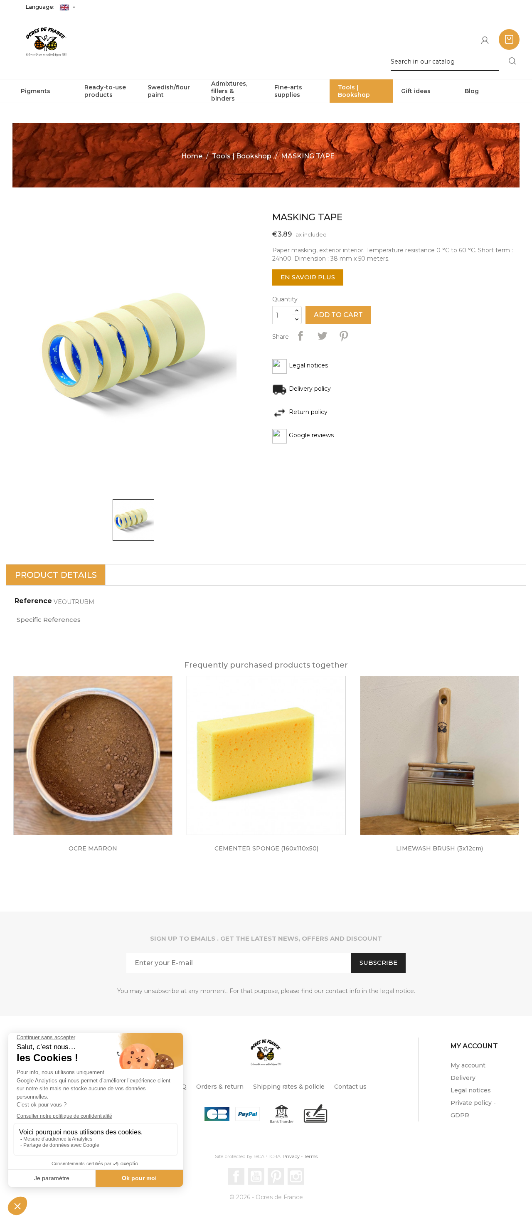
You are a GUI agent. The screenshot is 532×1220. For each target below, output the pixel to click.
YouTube (256, 1176)
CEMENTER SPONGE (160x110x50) (266, 848)
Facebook (236, 1176)
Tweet (322, 336)
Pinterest (343, 336)
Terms (311, 1156)
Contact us (350, 1086)
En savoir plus (308, 277)
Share (300, 336)
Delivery (463, 1078)
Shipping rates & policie (289, 1086)
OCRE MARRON (93, 848)
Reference (33, 601)
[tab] (56, 574)
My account (468, 1065)
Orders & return (220, 1086)
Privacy (291, 1156)
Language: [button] (40, 6)
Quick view (101, 761)
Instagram (296, 1176)
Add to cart (338, 315)
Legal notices (471, 1090)
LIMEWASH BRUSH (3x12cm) (439, 848)
